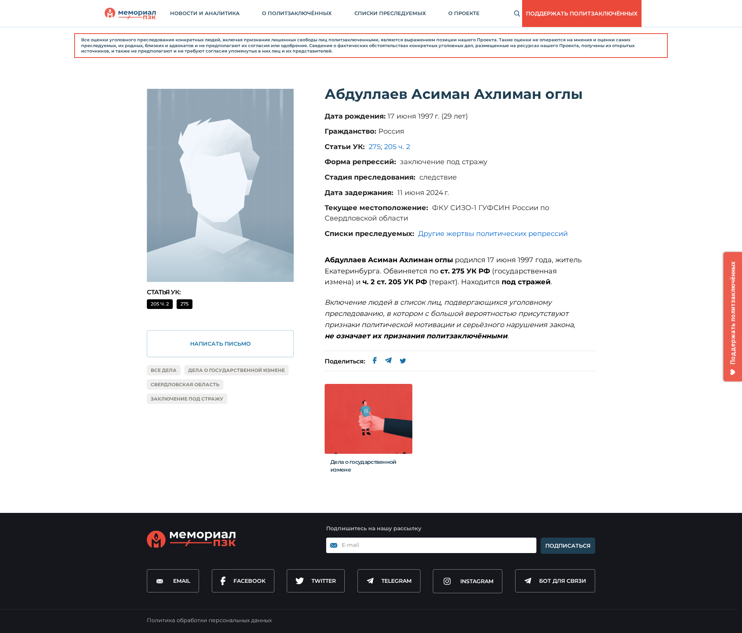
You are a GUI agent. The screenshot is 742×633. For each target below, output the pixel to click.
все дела (164, 370)
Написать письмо (220, 343)
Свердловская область (185, 384)
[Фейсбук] (375, 361)
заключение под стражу (187, 399)
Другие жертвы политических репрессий (493, 233)
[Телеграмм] (388, 361)
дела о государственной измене (236, 370)
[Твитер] (403, 361)
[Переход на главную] (130, 13)
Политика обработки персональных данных (209, 620)
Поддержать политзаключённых (582, 13)
